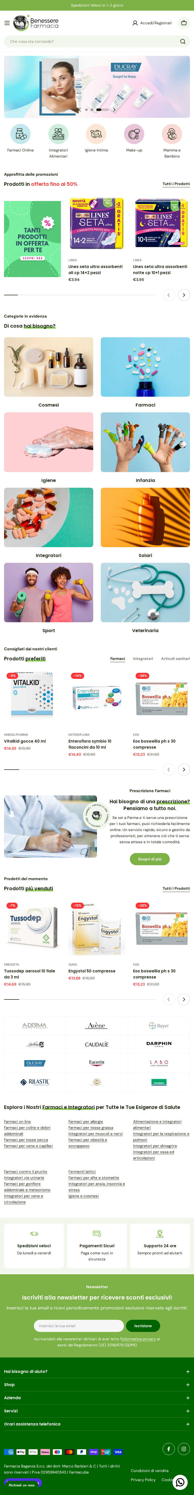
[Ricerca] (183, 41)
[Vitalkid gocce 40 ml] (32, 698)
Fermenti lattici (82, 1171)
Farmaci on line (17, 1121)
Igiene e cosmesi (83, 1195)
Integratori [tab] (143, 658)
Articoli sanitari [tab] (175, 658)
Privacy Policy (143, 1479)
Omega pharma (16, 735)
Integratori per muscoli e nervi (95, 1133)
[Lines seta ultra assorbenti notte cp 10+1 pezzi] (161, 223)
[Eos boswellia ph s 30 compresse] (161, 698)
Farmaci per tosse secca (26, 1139)
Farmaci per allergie (85, 1121)
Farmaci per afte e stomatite (93, 1177)
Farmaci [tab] (117, 658)
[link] (35, 1025)
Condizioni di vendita (149, 1470)
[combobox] (97, 41)
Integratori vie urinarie (24, 1177)
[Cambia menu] (7, 23)
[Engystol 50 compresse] (96, 928)
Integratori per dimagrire (155, 1145)
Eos (136, 735)
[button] (86, 109)
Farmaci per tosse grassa (90, 1127)
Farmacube (79, 1472)
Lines (72, 260)
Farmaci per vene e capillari (28, 1145)
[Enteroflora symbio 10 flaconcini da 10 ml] (96, 698)
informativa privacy (139, 1339)
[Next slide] (114, 110)
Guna (72, 965)
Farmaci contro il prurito (25, 1171)
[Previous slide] (80, 110)
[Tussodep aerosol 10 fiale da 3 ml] (32, 928)
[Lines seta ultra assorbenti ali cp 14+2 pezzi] (96, 223)
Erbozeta (11, 965)
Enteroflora (78, 735)
